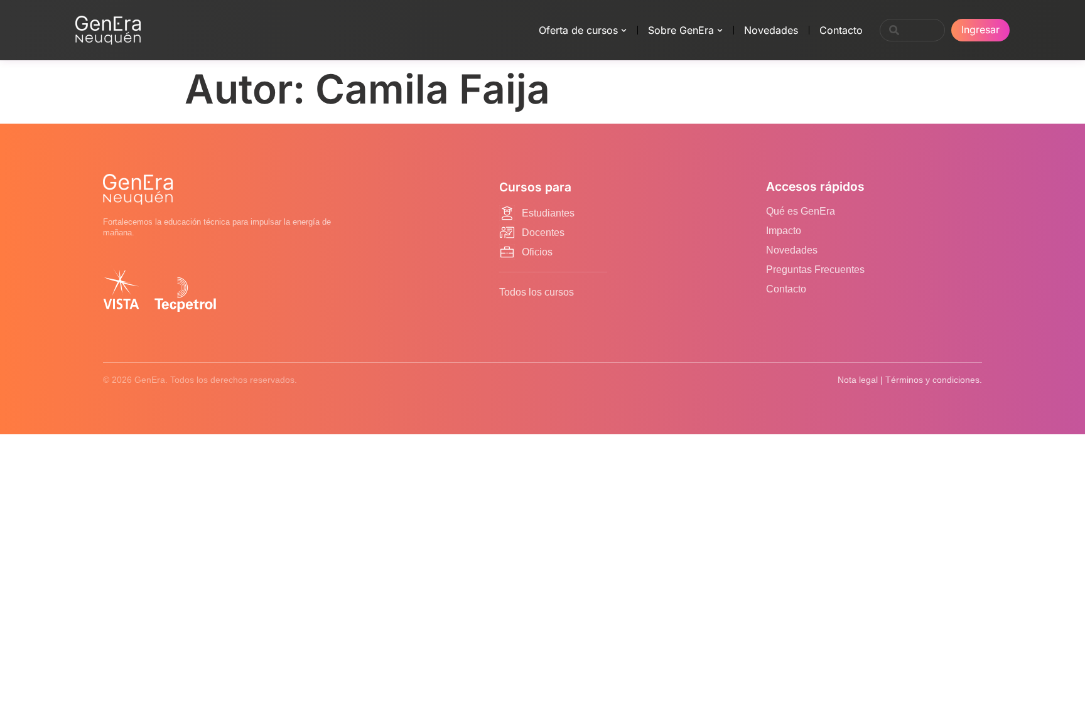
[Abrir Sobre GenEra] (720, 30)
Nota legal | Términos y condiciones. (910, 380)
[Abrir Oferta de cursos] (624, 30)
